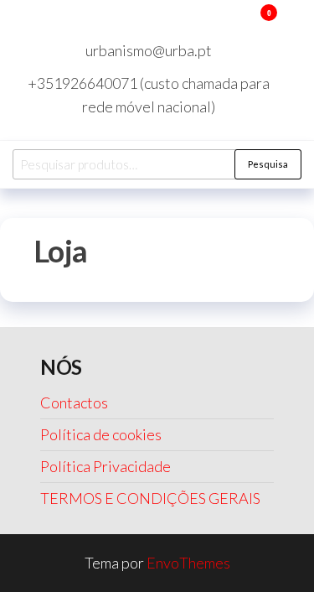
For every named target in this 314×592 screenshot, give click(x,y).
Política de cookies (101, 434)
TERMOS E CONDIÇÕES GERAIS (150, 498)
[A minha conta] (244, 23)
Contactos (74, 402)
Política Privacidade (105, 466)
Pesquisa (268, 163)
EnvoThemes (188, 562)
